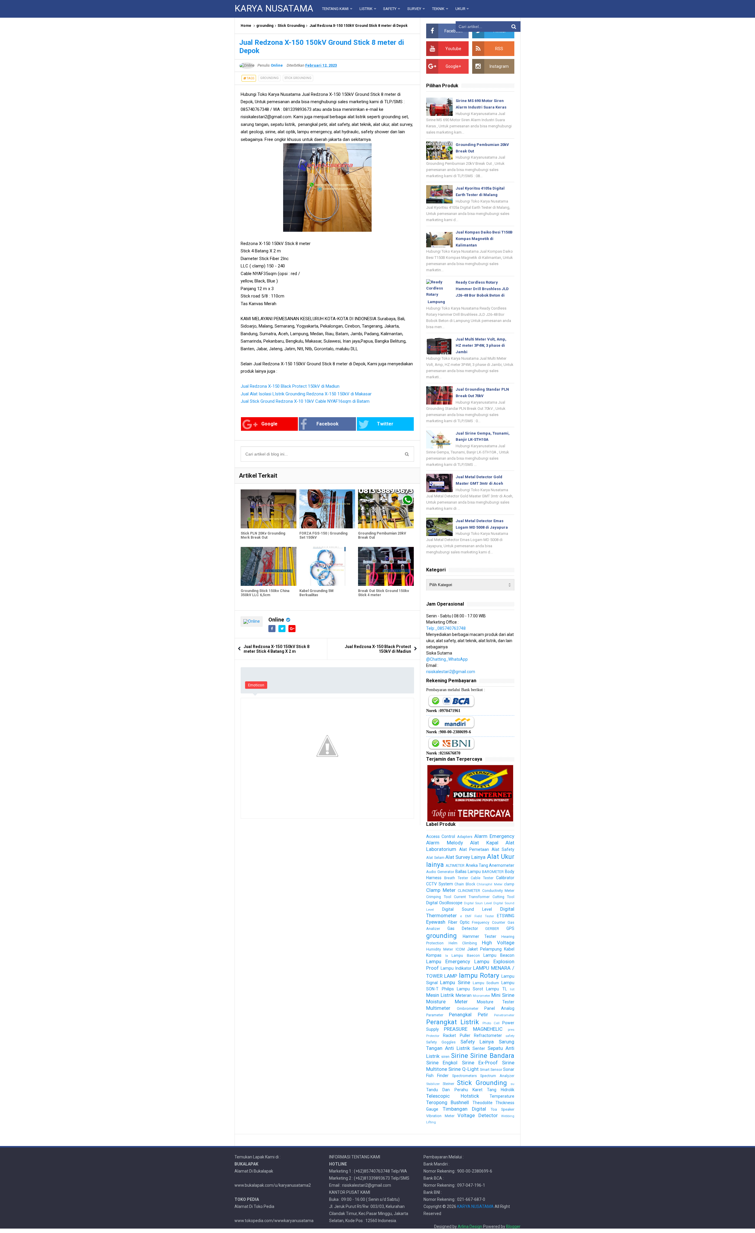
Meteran (464, 995)
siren (445, 1056)
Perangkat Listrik (452, 1022)
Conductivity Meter (498, 890)
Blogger (513, 1226)
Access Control (440, 836)
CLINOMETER (469, 890)
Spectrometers (464, 1075)
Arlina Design (470, 1226)
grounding (264, 26)
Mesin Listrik (440, 995)
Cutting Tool (503, 897)
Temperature (502, 1096)
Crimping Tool (438, 897)
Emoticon (256, 685)
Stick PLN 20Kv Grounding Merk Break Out (263, 535)
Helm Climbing (463, 943)
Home (246, 26)
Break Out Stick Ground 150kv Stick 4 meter (383, 593)
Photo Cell (491, 1023)
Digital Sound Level (467, 909)
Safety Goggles (441, 1042)
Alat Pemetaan (474, 849)
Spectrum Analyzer (497, 1075)
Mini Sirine (502, 995)
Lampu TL (496, 989)
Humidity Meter (439, 949)
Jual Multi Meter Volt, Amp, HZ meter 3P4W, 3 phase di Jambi (481, 345)
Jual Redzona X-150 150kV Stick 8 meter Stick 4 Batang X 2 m (276, 649)
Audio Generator (440, 871)
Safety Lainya (477, 1042)
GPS (510, 928)
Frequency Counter (488, 922)
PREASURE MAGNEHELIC (473, 1029)
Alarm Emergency (494, 836)
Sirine (459, 1055)
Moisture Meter (447, 1002)
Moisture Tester (495, 1001)
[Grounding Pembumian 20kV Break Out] (386, 508)
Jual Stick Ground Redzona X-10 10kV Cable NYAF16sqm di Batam (305, 401)
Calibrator (505, 877)
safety (509, 1036)
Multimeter (438, 1008)
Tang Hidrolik (500, 1089)
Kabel (509, 949)
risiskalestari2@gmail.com (450, 671)
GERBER (492, 928)
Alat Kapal (484, 843)
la (446, 956)
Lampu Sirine (455, 982)
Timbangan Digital (464, 1109)
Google (269, 424)
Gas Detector (462, 928)
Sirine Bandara (492, 1055)
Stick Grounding (291, 26)
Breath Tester (456, 878)
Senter (478, 1048)
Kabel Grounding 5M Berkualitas (316, 593)
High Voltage (498, 943)
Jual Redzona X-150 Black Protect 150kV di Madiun (290, 386)
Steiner (448, 1083)
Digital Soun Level (478, 903)
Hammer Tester (479, 936)
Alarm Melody (444, 843)
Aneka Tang (477, 865)
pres (511, 1030)
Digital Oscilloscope (444, 902)
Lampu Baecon (466, 955)
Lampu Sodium (486, 983)
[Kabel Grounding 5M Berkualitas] (327, 566)
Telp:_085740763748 (446, 628)
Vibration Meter (440, 1116)
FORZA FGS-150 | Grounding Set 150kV (323, 535)
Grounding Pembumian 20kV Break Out (382, 535)
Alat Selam (435, 857)
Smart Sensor (491, 1069)
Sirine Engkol (441, 1063)
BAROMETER (493, 871)
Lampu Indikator (456, 968)
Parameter (434, 1015)
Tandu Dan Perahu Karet (454, 1089)
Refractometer (488, 1035)
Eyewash (435, 922)
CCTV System (439, 884)
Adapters (464, 836)
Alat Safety (503, 849)
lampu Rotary (479, 975)
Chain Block (464, 884)
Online (276, 619)
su (512, 1084)
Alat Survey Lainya (465, 857)
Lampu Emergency (448, 961)
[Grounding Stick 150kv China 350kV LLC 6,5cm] (268, 566)
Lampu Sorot (470, 989)
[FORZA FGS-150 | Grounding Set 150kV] (327, 508)
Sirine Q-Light (463, 1069)
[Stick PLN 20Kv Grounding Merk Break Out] (268, 508)
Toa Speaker (502, 1109)
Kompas (433, 955)
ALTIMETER (455, 865)
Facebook (327, 424)
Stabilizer (433, 1084)
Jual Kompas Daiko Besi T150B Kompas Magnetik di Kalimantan (484, 238)
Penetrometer (504, 1015)
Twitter (385, 424)
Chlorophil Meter (489, 884)
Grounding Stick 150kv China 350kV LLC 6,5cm (265, 593)
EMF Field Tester (479, 916)
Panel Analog (499, 1008)
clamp (509, 884)
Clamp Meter (440, 890)
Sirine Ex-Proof (480, 1063)
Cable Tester (482, 878)
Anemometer (501, 865)
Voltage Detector (477, 1115)
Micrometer (481, 996)
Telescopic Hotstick (452, 1096)
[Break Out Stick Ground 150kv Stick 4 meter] (386, 566)
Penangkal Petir (468, 1014)
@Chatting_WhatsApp (447, 659)
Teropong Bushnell (447, 1102)
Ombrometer (467, 1008)
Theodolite (482, 1102)
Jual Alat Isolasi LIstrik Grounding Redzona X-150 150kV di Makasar (306, 394)
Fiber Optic (459, 922)
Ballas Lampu (468, 871)
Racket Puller (456, 1035)
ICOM (460, 949)
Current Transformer (472, 897)
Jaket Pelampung (484, 949)
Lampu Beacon (498, 955)
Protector (432, 1036)
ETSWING (505, 915)
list (512, 989)
